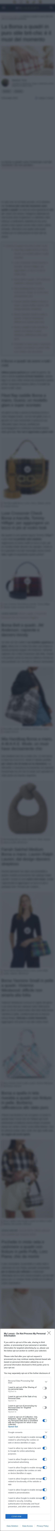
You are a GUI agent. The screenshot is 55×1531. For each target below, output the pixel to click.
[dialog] (27, 1430)
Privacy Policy (42, 1526)
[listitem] (27, 1382)
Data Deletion (12, 1526)
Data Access (27, 1526)
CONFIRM (16, 1516)
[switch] (45, 1388)
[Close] (49, 1333)
